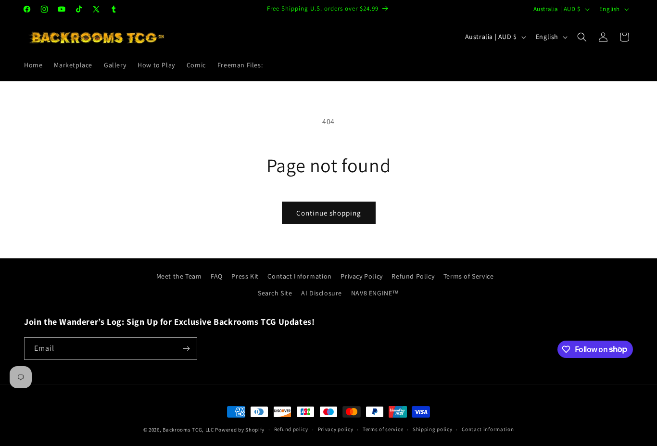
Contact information (488, 429)
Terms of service (383, 429)
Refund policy (291, 429)
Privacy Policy (361, 276)
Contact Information (299, 276)
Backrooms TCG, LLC (188, 429)
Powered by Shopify (240, 429)
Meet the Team (179, 276)
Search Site (275, 293)
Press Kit (244, 276)
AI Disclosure (321, 293)
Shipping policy (433, 429)
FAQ (217, 276)
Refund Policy (413, 276)
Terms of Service (468, 276)
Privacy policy (336, 429)
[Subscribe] (186, 348)
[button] (582, 37)
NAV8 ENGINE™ (375, 293)
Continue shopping (328, 212)
